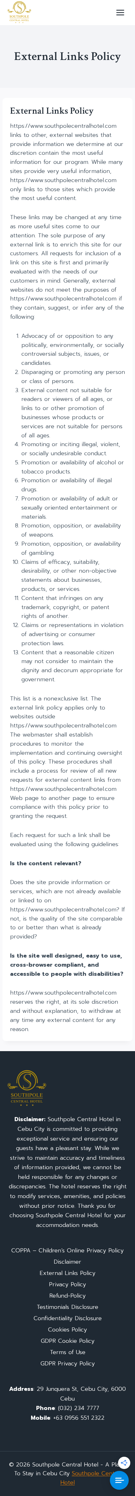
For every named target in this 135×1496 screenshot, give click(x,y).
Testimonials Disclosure (67, 1307)
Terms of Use (67, 1352)
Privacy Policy (67, 1284)
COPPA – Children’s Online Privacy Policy (67, 1250)
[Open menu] (120, 12)
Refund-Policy (67, 1295)
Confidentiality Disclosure (68, 1318)
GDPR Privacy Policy (67, 1363)
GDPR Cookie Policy (67, 1341)
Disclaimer (67, 1261)
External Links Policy (67, 1273)
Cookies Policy (67, 1329)
